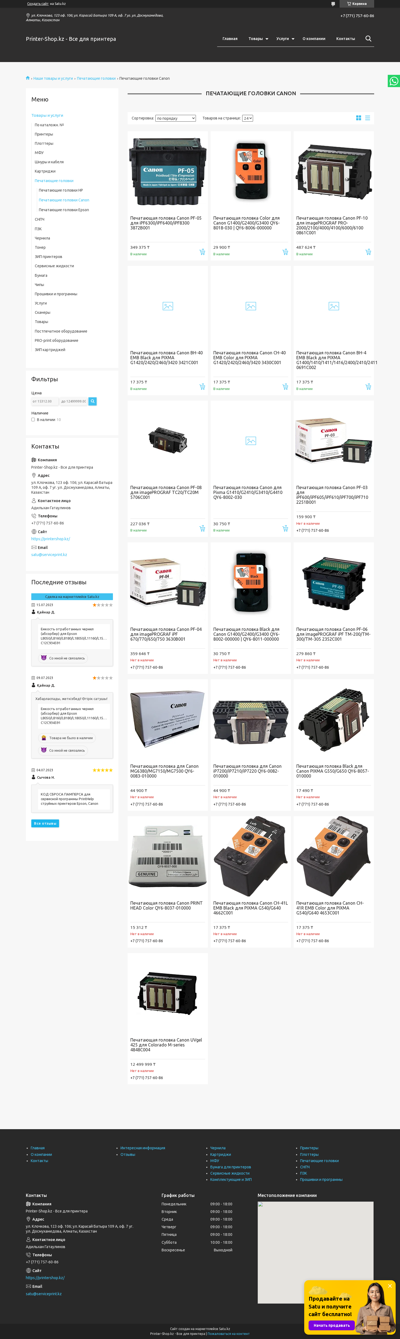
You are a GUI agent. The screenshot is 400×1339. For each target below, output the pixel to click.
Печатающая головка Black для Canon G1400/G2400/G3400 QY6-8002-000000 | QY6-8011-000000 (246, 634)
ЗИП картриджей (50, 350)
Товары (255, 38)
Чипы (39, 284)
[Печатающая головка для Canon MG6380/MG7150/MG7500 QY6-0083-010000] (168, 719)
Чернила (42, 238)
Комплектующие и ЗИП (231, 1179)
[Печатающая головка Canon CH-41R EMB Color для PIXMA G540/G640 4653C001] (334, 856)
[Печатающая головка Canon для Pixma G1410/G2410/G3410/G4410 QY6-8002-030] (251, 441)
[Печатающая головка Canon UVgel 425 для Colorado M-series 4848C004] (168, 993)
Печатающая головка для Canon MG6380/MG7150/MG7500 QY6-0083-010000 (164, 771)
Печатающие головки (96, 78)
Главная (230, 38)
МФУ (39, 153)
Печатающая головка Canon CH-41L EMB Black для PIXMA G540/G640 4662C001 (250, 908)
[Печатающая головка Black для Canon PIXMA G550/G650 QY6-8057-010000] (334, 719)
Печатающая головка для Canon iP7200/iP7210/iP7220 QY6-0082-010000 (247, 771)
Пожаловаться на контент (229, 1333)
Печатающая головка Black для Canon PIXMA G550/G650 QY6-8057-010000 (332, 771)
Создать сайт (38, 3)
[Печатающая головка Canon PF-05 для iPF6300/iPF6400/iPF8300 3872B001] (168, 171)
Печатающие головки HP (61, 190)
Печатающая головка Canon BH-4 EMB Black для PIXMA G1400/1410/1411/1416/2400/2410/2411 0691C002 (333, 360)
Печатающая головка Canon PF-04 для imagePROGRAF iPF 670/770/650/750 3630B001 (166, 634)
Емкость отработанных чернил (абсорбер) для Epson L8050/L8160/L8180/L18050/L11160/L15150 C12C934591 (74, 636)
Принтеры (44, 134)
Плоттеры (44, 143)
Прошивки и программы (56, 294)
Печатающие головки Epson (64, 210)
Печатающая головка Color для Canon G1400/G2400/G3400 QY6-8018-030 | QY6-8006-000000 (246, 223)
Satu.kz (224, 1329)
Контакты (345, 38)
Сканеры (42, 312)
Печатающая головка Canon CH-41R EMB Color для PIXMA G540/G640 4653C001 (330, 908)
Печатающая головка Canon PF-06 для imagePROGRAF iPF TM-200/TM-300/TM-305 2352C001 (333, 634)
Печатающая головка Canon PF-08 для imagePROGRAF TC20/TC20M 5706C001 (166, 492)
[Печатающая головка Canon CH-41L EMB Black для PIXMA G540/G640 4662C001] (251, 856)
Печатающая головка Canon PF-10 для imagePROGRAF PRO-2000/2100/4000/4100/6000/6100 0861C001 (332, 225)
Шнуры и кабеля (49, 162)
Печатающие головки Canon (64, 200)
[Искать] (367, 39)
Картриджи (45, 171)
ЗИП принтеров (48, 256)
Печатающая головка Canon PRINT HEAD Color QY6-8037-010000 (166, 905)
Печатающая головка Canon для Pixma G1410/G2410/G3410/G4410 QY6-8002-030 (247, 492)
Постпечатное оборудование (61, 331)
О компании (314, 38)
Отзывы (128, 1154)
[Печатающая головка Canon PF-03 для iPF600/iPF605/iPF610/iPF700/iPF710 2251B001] (334, 441)
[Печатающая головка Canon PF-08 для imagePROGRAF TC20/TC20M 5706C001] (168, 441)
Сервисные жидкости (54, 266)
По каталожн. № (49, 125)
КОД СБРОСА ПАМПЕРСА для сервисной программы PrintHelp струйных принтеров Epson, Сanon (69, 798)
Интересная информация (143, 1148)
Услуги (282, 38)
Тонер (40, 247)
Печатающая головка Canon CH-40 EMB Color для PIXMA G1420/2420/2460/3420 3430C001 (249, 357)
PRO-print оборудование (56, 340)
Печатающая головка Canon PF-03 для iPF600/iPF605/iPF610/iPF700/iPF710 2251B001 (332, 495)
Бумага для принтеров (230, 1167)
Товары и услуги (47, 115)
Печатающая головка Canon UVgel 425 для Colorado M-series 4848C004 (166, 1044)
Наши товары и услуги (53, 78)
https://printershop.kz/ (50, 539)
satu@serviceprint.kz (49, 554)
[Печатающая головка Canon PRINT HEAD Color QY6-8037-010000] (168, 856)
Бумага (41, 275)
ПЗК (38, 229)
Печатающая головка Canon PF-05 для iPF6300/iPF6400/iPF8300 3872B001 (166, 223)
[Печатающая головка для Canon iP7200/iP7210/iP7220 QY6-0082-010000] (251, 719)
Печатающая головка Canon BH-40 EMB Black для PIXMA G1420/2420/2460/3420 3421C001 (166, 357)
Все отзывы (45, 823)
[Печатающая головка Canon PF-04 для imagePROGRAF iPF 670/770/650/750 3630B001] (168, 582)
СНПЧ (39, 219)
